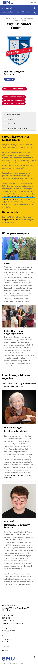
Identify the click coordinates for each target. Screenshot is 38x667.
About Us (5, 642)
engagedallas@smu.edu (10, 220)
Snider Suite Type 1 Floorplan (14, 97)
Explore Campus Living (12, 19)
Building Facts (10, 124)
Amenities (9, 119)
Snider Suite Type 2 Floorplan (14, 100)
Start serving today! (11, 212)
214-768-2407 (6, 628)
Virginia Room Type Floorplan (14, 89)
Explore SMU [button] (32, 2)
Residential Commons (27, 19)
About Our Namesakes (13, 115)
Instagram (9, 79)
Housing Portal (7, 639)
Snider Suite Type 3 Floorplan (14, 103)
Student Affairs (9, 8)
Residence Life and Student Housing (16, 12)
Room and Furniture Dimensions (16, 128)
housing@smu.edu (8, 631)
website (32, 178)
